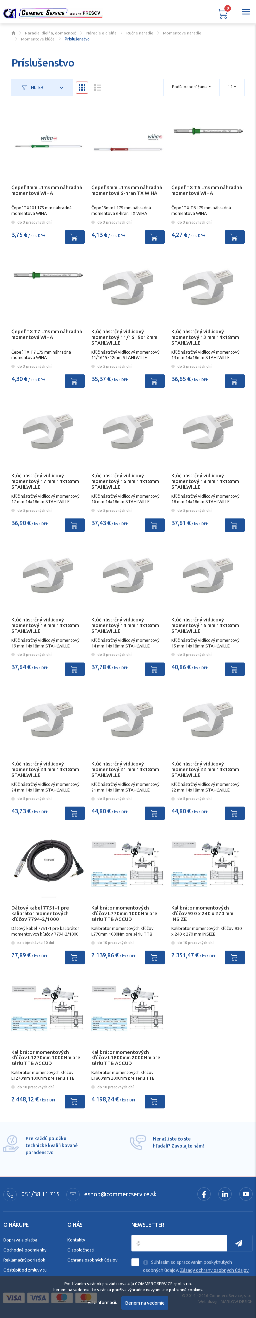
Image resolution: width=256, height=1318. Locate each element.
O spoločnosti (80, 1249)
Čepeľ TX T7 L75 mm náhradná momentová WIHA (46, 334)
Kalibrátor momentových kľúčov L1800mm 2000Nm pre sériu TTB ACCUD (125, 1057)
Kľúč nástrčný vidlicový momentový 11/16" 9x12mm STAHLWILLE (124, 337)
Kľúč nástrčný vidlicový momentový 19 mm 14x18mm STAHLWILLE (45, 625)
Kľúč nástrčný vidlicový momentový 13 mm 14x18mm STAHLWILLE (205, 337)
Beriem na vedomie (145, 1303)
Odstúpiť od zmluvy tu (25, 1270)
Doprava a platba (20, 1239)
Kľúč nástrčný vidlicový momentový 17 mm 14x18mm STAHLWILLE (45, 481)
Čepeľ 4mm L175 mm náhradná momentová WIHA (46, 190)
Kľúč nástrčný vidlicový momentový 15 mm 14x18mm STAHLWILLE (205, 625)
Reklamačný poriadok (24, 1259)
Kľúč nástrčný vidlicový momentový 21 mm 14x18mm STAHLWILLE (125, 769)
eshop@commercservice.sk (120, 1194)
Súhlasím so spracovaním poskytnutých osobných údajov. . (196, 1266)
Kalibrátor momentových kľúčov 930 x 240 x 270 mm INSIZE (202, 913)
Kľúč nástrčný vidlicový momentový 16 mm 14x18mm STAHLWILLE (125, 481)
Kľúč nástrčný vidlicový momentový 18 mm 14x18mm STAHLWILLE (205, 481)
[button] (223, 13)
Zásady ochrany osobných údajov (214, 1270)
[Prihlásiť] (240, 1243)
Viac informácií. (102, 1302)
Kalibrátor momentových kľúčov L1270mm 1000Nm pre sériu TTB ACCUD (45, 1057)
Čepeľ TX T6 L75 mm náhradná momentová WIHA (206, 190)
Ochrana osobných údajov (92, 1259)
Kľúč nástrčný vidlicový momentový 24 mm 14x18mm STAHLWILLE (45, 769)
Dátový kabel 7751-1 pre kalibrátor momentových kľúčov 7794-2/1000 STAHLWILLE (40, 916)
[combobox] (232, 87)
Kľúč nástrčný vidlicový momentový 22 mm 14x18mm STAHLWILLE (205, 769)
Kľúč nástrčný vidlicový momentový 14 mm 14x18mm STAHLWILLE (125, 625)
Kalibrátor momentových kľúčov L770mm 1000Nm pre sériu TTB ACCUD (124, 913)
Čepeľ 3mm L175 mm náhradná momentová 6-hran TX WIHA (126, 190)
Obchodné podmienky (24, 1249)
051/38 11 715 (40, 1194)
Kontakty (76, 1239)
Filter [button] (36, 87)
